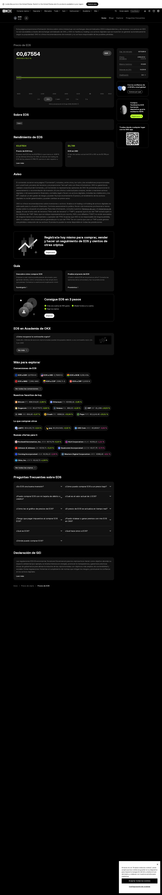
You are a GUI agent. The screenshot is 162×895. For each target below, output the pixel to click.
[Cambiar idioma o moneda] (158, 11)
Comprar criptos (23, 11)
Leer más (20, 163)
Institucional (74, 11)
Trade (56, 11)
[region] (139, 877)
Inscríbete (134, 11)
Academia (86, 11)
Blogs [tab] (111, 18)
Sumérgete (21, 287)
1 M (67, 99)
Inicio (16, 586)
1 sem (58, 99)
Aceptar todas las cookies (139, 881)
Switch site (92, 4)
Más (95, 11)
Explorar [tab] (119, 18)
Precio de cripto (27, 586)
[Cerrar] (157, 864)
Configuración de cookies (139, 886)
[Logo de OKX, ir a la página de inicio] (7, 11)
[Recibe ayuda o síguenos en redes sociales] (154, 11)
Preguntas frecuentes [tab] (135, 18)
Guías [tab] (103, 18)
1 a (77, 99)
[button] (116, 11)
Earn (64, 11)
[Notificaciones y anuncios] (149, 11)
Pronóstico (72, 287)
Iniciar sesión (124, 11)
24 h (48, 99)
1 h (38, 99)
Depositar (36, 11)
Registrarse (136, 116)
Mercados (48, 11)
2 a (86, 99)
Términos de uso (88, 209)
